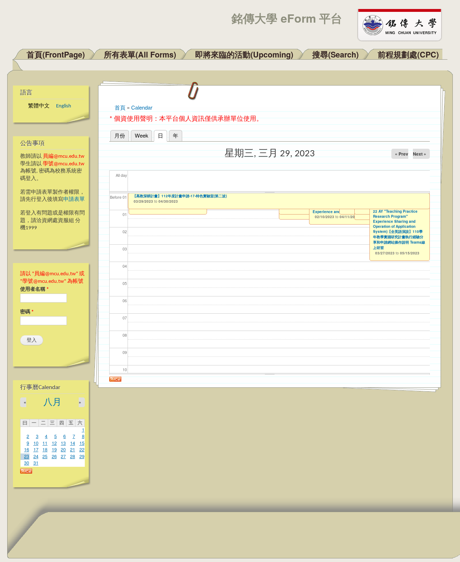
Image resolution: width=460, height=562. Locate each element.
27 (63, 456)
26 (54, 456)
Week (141, 135)
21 (72, 449)
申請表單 (74, 199)
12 (54, 443)
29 (81, 456)
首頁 (120, 107)
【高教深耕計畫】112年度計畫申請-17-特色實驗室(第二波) (180, 195)
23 (26, 456)
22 (81, 449)
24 (35, 456)
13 (63, 443)
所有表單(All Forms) (140, 54)
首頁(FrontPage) (56, 54)
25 (44, 456)
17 (35, 449)
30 (26, 463)
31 (35, 463)
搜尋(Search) (335, 54)
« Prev (401, 154)
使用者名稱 (34, 289)
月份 (119, 135)
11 (44, 443)
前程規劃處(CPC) (408, 54)
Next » (419, 154)
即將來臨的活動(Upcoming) (244, 54)
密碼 (27, 312)
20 (63, 449)
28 (72, 456)
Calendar (141, 107)
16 (26, 449)
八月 (52, 402)
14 (72, 443)
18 (44, 449)
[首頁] (403, 24)
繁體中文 (39, 106)
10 (35, 443)
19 (54, 449)
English (63, 106)
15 (81, 443)
